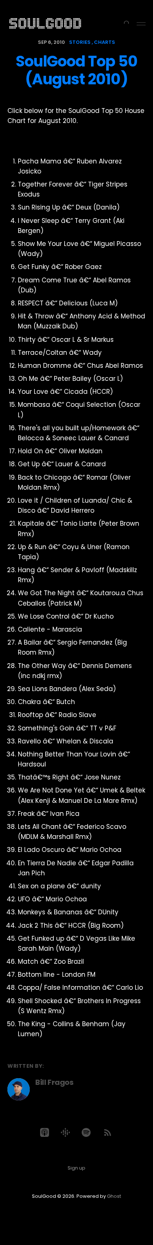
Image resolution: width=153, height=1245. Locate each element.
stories (80, 42)
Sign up (76, 1167)
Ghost (114, 1196)
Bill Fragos (54, 1082)
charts (104, 42)
